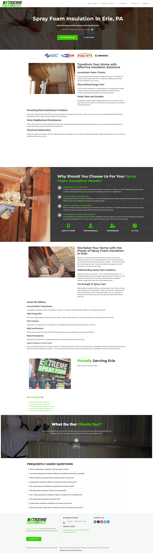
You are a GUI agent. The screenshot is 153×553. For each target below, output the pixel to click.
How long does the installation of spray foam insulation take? (52, 486)
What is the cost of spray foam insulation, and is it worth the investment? (56, 507)
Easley (65, 532)
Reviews (145, 3)
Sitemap (84, 547)
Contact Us (135, 3)
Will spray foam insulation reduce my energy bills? (48, 490)
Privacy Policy (75, 547)
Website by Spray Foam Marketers (71, 550)
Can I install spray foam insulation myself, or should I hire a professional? (56, 495)
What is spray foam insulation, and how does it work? (49, 469)
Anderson (85, 530)
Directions (91, 547)
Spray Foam (92, 3)
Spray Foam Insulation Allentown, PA (41, 411)
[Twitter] (105, 521)
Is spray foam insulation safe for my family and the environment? (53, 482)
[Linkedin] (108, 521)
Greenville (79, 530)
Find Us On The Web (102, 547)
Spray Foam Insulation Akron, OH (39, 404)
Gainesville (71, 530)
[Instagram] (98, 521)
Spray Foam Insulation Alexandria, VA (41, 408)
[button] (38, 440)
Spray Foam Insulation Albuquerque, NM (42, 406)
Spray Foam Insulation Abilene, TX (40, 402)
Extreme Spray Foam (32, 529)
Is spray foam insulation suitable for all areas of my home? (51, 503)
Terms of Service (65, 547)
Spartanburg (71, 532)
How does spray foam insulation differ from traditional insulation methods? (57, 473)
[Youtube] (101, 521)
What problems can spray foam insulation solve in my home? (52, 478)
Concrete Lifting (107, 3)
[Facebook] (95, 521)
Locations (122, 3)
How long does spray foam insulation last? (45, 499)
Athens (65, 530)
